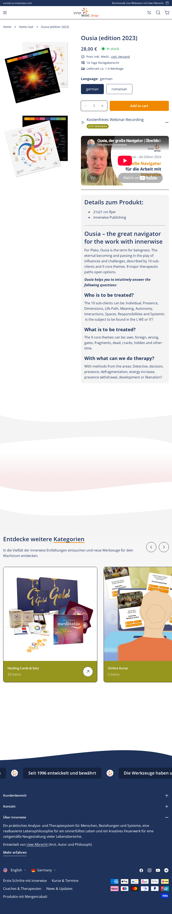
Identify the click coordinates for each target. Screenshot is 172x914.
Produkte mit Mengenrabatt (25, 896)
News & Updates (59, 888)
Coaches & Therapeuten (22, 888)
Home (7, 27)
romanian (119, 89)
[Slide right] (164, 547)
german (92, 89)
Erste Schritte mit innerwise (25, 880)
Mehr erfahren (15, 852)
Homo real (26, 27)
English (16, 870)
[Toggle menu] (5, 12)
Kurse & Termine (65, 880)
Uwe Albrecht (37, 844)
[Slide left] (151, 547)
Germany (44, 870)
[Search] (158, 12)
